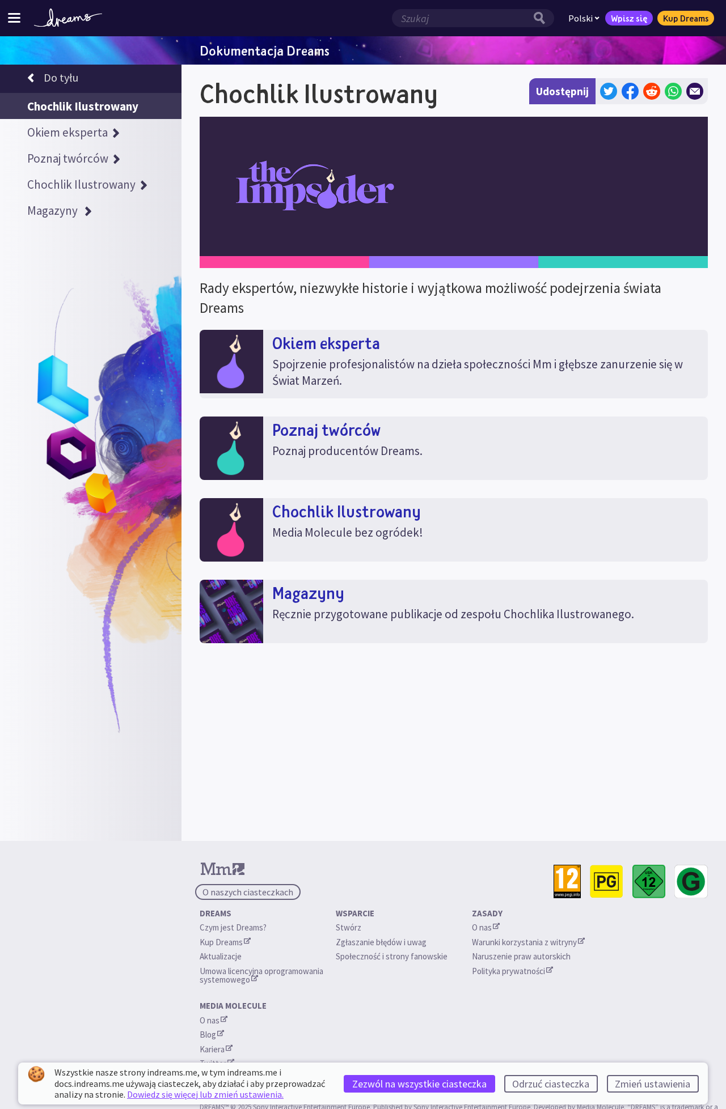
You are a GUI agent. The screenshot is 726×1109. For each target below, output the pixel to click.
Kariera (212, 1049)
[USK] (649, 881)
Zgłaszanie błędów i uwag (381, 942)
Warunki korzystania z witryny (524, 942)
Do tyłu (61, 77)
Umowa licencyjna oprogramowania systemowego (262, 975)
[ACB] (606, 881)
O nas (482, 927)
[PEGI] (567, 881)
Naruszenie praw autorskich (521, 956)
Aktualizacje (221, 956)
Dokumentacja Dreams (265, 50)
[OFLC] (691, 881)
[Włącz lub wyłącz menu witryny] (14, 18)
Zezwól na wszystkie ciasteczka (419, 1083)
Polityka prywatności (508, 971)
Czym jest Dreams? (233, 927)
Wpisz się (629, 18)
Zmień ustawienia (652, 1083)
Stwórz (348, 927)
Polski (580, 18)
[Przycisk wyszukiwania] (542, 18)
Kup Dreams (685, 18)
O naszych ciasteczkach (247, 892)
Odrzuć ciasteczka (550, 1083)
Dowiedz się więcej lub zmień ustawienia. (205, 1094)
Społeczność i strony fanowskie (392, 956)
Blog (208, 1034)
